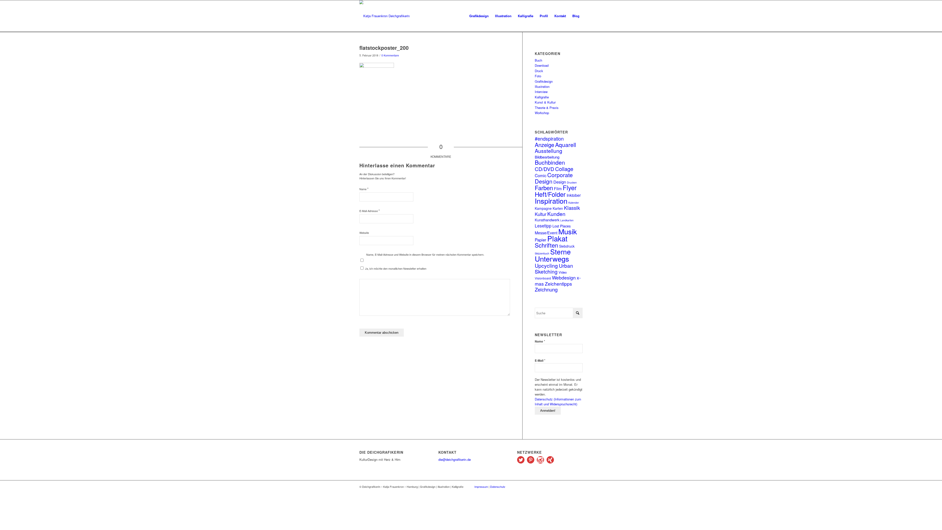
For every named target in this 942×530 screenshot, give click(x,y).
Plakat (557, 238)
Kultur (540, 214)
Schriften (546, 245)
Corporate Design (554, 178)
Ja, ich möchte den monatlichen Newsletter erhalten (395, 268)
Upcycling (546, 265)
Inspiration (551, 201)
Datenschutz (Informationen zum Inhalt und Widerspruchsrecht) (558, 401)
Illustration (542, 86)
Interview (541, 91)
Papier (540, 240)
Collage (564, 168)
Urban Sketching (554, 268)
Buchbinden (550, 162)
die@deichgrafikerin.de (454, 459)
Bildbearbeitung (547, 156)
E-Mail (540, 360)
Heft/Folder (550, 194)
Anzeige (544, 144)
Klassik (572, 207)
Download (542, 65)
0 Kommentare (390, 55)
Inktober (574, 195)
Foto (538, 76)
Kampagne (543, 208)
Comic (540, 175)
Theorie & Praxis (547, 107)
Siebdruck (567, 246)
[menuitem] (479, 16)
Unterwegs (552, 258)
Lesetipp (543, 226)
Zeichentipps (558, 283)
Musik (567, 231)
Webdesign (564, 277)
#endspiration (549, 138)
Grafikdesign (544, 81)
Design (559, 182)
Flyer (569, 187)
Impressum (481, 487)
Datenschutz (497, 487)
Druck (539, 70)
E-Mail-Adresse (369, 210)
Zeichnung (546, 289)
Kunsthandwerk (547, 219)
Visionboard (543, 278)
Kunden (556, 213)
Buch (538, 60)
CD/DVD (544, 168)
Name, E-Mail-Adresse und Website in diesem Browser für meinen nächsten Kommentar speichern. (425, 254)
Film (558, 188)
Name (363, 188)
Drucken (572, 182)
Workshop (542, 112)
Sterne (560, 251)
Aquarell (565, 144)
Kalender (573, 202)
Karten (558, 208)
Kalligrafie (542, 97)
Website (364, 233)
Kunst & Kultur (545, 102)
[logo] (384, 16)
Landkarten (567, 220)
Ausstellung (548, 150)
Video (563, 272)
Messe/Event (546, 232)
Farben (544, 187)
